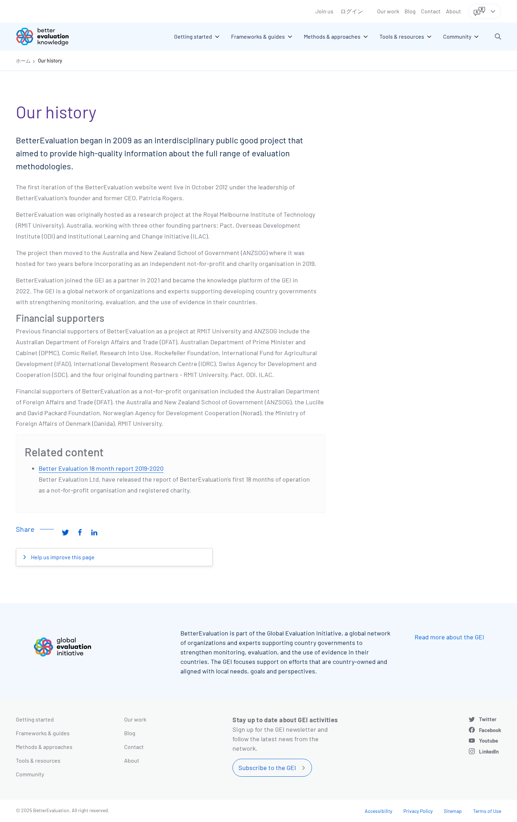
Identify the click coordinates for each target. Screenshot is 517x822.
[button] (498, 36)
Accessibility (378, 811)
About (453, 11)
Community (30, 774)
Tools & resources (38, 760)
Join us (324, 11)
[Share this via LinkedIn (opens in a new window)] (94, 532)
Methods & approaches (44, 746)
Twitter (488, 719)
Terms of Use (487, 811)
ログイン (351, 11)
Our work (388, 11)
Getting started (35, 719)
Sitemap (453, 811)
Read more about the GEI (449, 637)
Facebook (490, 730)
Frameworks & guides (43, 733)
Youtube (488, 740)
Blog (410, 11)
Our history (50, 61)
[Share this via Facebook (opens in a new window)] (80, 532)
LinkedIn (489, 751)
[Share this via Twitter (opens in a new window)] (65, 532)
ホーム (23, 61)
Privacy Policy (418, 811)
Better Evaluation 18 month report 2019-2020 (101, 468)
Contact (431, 11)
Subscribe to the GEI (267, 767)
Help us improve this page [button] (62, 557)
